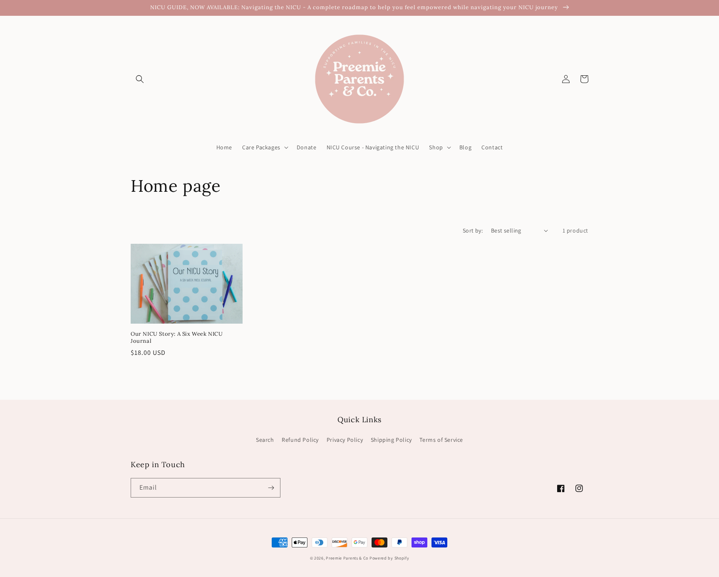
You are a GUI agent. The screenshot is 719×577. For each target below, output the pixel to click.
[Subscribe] (271, 488)
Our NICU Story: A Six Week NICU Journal (177, 337)
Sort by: (473, 230)
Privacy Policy (345, 439)
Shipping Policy (391, 439)
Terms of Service (441, 439)
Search (265, 439)
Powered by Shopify (389, 558)
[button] (140, 79)
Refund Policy (300, 439)
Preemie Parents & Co (347, 558)
